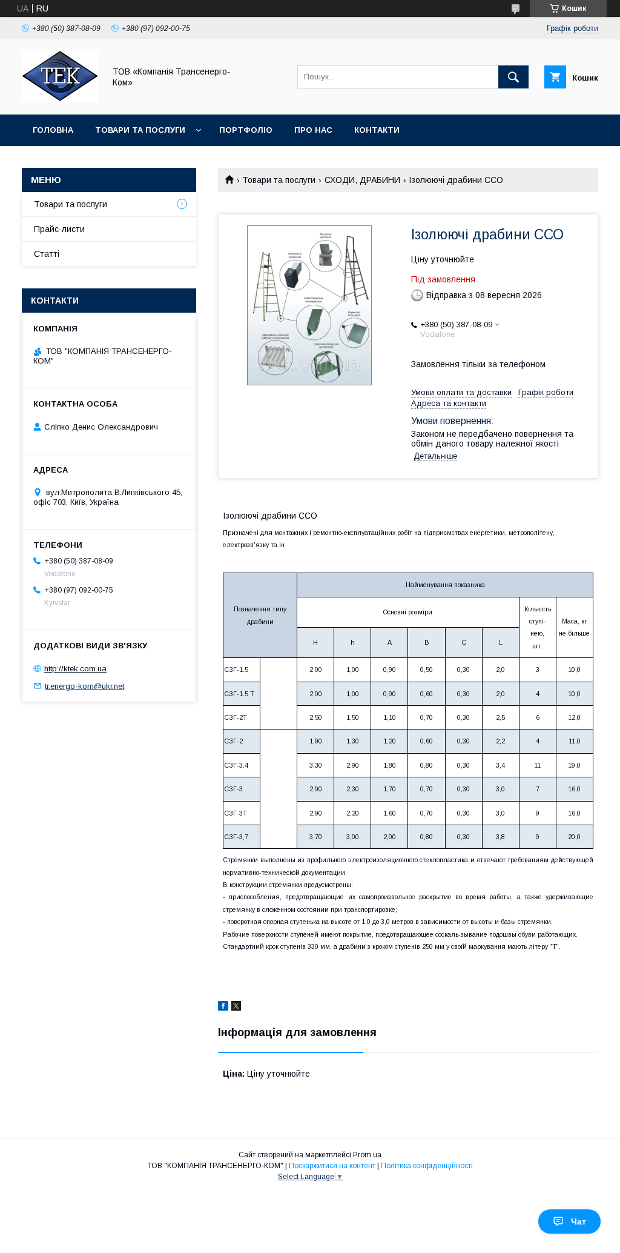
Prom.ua (367, 1155)
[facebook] (223, 1007)
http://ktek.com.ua (75, 668)
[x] (236, 1007)
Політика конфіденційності (427, 1166)
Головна (53, 130)
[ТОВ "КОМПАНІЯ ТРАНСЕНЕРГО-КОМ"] (60, 99)
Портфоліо (245, 130)
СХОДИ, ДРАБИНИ (362, 180)
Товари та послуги (140, 130)
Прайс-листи (59, 229)
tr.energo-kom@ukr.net (84, 685)
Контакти (377, 130)
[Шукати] (513, 76)
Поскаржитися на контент (332, 1166)
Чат (578, 1221)
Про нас (313, 130)
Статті (46, 254)
